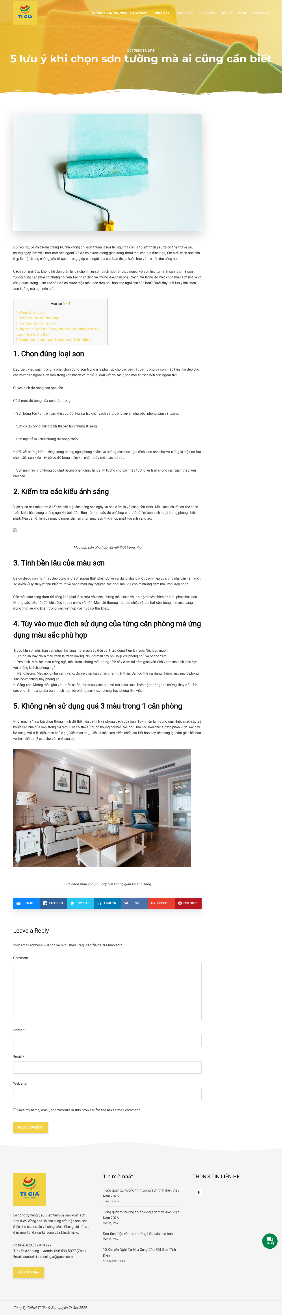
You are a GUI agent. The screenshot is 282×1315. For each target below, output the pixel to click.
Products (185, 13)
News (242, 13)
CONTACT (261, 13)
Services (208, 13)
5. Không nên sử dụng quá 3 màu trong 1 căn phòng (53, 340)
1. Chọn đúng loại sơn (31, 313)
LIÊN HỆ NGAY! (28, 1272)
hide (66, 304)
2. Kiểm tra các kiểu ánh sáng (37, 318)
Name (19, 1030)
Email (18, 1057)
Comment (20, 958)
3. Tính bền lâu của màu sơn (36, 323)
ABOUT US (162, 13)
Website (20, 1083)
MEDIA (226, 13)
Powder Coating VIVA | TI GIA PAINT (120, 13)
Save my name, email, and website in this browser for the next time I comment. (79, 1110)
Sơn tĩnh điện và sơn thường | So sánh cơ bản (138, 1234)
